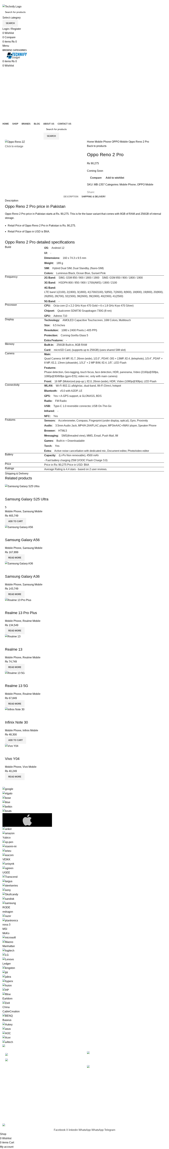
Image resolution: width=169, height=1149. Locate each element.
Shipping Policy (96, 1098)
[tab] (71, 196)
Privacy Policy (95, 1086)
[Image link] (9, 1046)
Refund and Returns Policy (102, 1092)
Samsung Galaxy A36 (22, 576)
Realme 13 (13, 649)
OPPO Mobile (120, 141)
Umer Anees (73, 1121)
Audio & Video (10, 1092)
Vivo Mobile (29, 766)
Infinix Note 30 (16, 722)
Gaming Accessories (14, 1098)
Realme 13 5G (16, 686)
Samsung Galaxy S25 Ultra (26, 499)
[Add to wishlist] (27, 492)
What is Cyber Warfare (122, 1053)
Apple (5, 1086)
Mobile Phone (103, 141)
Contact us (93, 1117)
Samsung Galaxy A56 (22, 540)
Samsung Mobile (32, 511)
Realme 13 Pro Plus (21, 613)
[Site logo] (11, 6)
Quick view (18, 492)
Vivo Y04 (12, 759)
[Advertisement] (84, 92)
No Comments (134, 1058)
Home (91, 141)
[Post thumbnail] (96, 1055)
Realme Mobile (31, 620)
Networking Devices (14, 1104)
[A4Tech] (84, 915)
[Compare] (9, 492)
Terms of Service (96, 1104)
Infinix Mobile (30, 730)
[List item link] (42, 1057)
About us (92, 1111)
